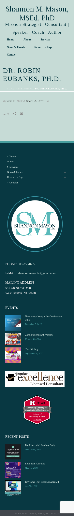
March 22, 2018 (34, 101)
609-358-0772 (27, 264)
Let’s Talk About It (35, 463)
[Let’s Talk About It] (13, 470)
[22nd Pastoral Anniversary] (13, 339)
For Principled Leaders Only (40, 445)
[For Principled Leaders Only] (13, 451)
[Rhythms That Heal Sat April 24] (13, 488)
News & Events (16, 47)
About (27, 39)
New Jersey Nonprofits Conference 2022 (43, 318)
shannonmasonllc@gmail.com (36, 273)
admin (11, 101)
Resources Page (43, 47)
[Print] (23, 113)
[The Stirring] (13, 355)
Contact (11, 54)
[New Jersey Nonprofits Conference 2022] (13, 323)
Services (45, 39)
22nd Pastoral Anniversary (39, 334)
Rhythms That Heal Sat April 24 (42, 481)
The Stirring (31, 349)
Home (10, 39)
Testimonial (24, 89)
